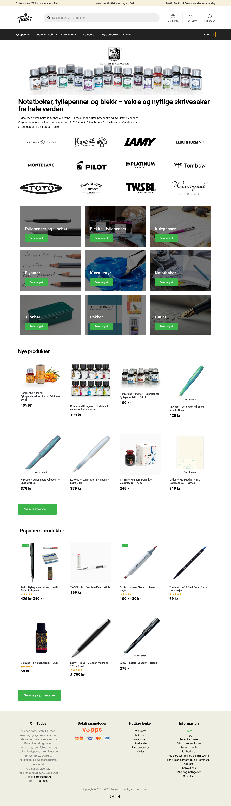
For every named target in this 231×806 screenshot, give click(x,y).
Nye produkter (140, 747)
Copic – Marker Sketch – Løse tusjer (137, 589)
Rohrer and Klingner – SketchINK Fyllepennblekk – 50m (89, 408)
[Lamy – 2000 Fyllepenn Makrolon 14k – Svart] (90, 638)
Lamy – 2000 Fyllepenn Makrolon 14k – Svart (89, 664)
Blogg (188, 735)
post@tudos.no (43, 776)
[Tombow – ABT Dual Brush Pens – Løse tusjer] (189, 562)
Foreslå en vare (189, 739)
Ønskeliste (191, 20)
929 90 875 (41, 781)
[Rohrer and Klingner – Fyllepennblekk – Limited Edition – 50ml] (41, 375)
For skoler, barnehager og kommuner (188, 759)
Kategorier (140, 739)
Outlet (140, 751)
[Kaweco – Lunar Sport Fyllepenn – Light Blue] (90, 454)
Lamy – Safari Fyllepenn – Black (138, 662)
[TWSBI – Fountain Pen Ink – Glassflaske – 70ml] (140, 454)
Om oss (188, 763)
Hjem (189, 731)
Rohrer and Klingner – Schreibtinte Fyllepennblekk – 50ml (139, 395)
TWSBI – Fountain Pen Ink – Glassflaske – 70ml (136, 481)
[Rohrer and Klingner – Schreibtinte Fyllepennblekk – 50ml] (140, 375)
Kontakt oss (189, 768)
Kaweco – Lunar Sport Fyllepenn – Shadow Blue (40, 481)
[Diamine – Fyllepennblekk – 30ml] (41, 638)
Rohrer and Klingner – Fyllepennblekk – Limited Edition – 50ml (40, 396)
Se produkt (190, 424)
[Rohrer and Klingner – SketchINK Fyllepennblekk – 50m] (90, 381)
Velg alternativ (41, 413)
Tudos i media (189, 747)
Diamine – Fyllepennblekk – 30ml (40, 662)
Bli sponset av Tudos (189, 743)
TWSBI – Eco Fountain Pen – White (90, 587)
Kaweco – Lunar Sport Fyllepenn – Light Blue (89, 481)
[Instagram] (112, 796)
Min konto (173, 20)
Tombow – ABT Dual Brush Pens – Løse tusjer (189, 589)
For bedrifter (189, 751)
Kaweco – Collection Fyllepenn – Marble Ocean (188, 408)
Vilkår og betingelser (189, 772)
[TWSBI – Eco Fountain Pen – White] (90, 562)
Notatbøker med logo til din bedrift (189, 755)
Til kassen (209, 20)
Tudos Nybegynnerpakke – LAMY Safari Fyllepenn (39, 589)
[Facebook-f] (119, 796)
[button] (210, 34)
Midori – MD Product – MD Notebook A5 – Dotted (184, 481)
